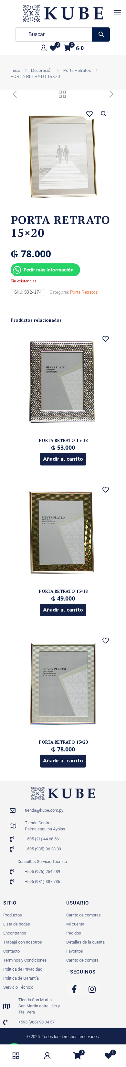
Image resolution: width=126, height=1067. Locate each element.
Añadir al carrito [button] (63, 459)
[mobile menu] (117, 12)
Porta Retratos (77, 70)
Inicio (15, 70)
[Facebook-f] (74, 989)
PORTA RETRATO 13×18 (63, 440)
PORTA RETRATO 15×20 (63, 742)
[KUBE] (63, 13)
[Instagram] (92, 989)
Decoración (42, 70)
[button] (104, 113)
